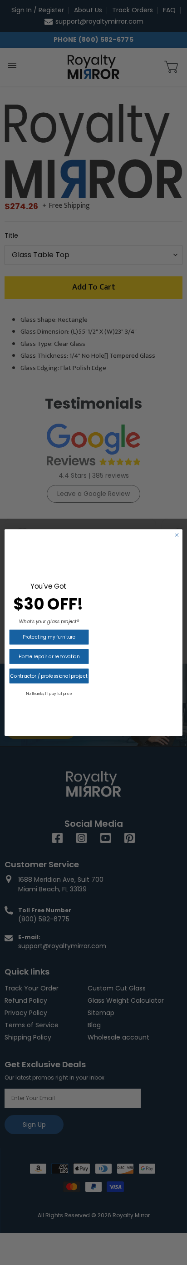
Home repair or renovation (49, 656)
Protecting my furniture (49, 637)
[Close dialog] (176, 535)
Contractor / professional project (48, 676)
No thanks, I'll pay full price (49, 693)
